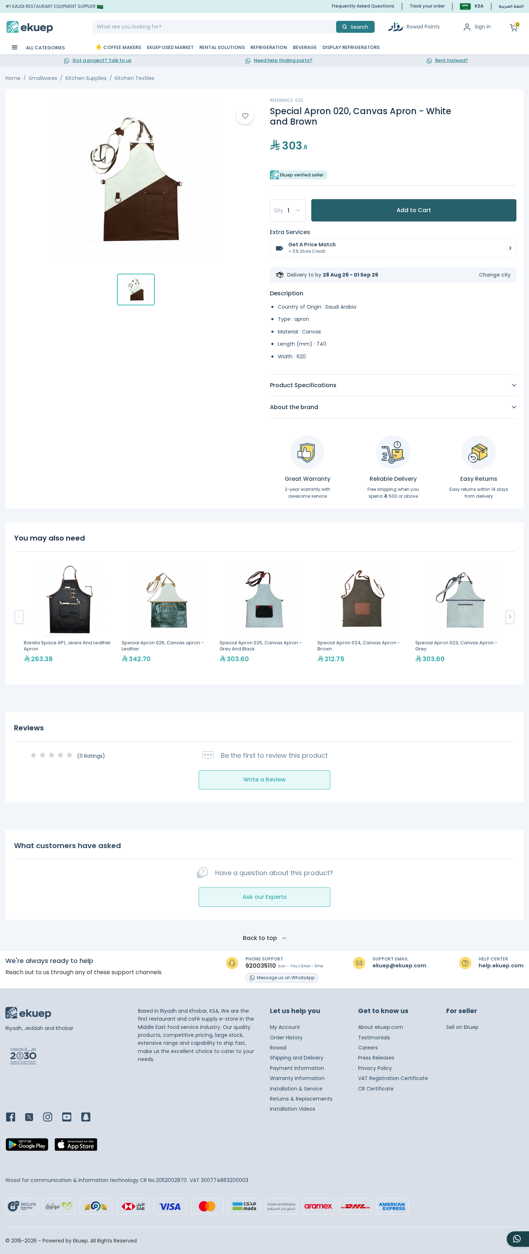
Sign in (483, 26)
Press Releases (376, 1057)
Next (510, 617)
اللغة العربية (511, 7)
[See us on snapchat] (90, 1118)
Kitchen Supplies (86, 78)
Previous (19, 617)
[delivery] (393, 452)
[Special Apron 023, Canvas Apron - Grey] (461, 616)
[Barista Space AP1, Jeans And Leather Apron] (69, 616)
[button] (472, 6)
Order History (286, 1037)
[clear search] (333, 26)
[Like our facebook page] (14, 1118)
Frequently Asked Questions (363, 6)
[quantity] (288, 210)
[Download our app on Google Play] (27, 1147)
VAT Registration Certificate (393, 1078)
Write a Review (264, 779)
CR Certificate (376, 1088)
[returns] (479, 452)
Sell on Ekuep (462, 1027)
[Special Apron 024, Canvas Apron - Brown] (363, 616)
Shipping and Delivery (297, 1057)
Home (13, 78)
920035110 (260, 966)
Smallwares (43, 78)
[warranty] (307, 452)
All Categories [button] (45, 47)
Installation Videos (292, 1108)
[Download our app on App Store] (76, 1147)
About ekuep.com (380, 1027)
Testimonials (374, 1037)
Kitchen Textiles (134, 78)
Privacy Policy (375, 1068)
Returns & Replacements (301, 1098)
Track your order (427, 6)
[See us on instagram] (52, 1118)
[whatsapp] (518, 1239)
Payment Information (297, 1068)
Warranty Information (297, 1078)
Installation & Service (296, 1088)
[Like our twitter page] (33, 1118)
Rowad (278, 1047)
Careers (368, 1047)
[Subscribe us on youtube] (71, 1118)
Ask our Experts (265, 897)
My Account (285, 1027)
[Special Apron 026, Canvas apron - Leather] (167, 616)
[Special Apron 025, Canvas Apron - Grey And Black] (265, 616)
